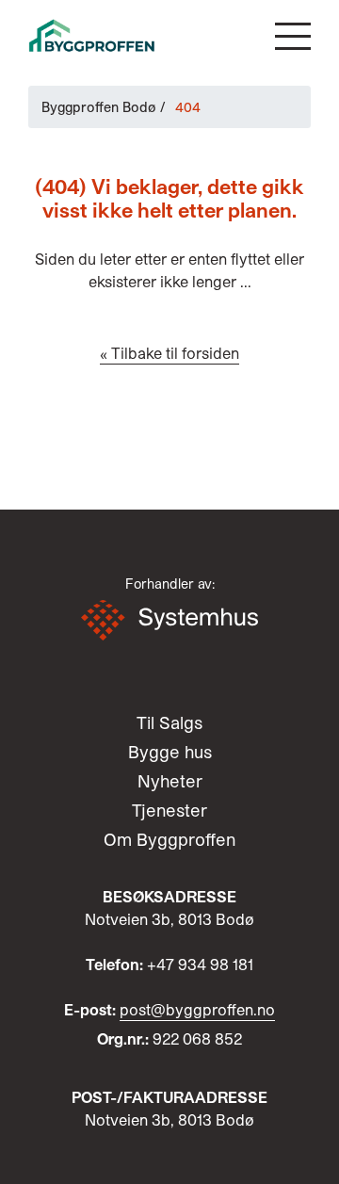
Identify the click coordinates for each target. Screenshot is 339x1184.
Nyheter (169, 780)
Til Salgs (169, 722)
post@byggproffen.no (197, 1009)
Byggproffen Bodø (98, 107)
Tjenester (169, 810)
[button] (293, 36)
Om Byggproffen (169, 839)
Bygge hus (170, 751)
